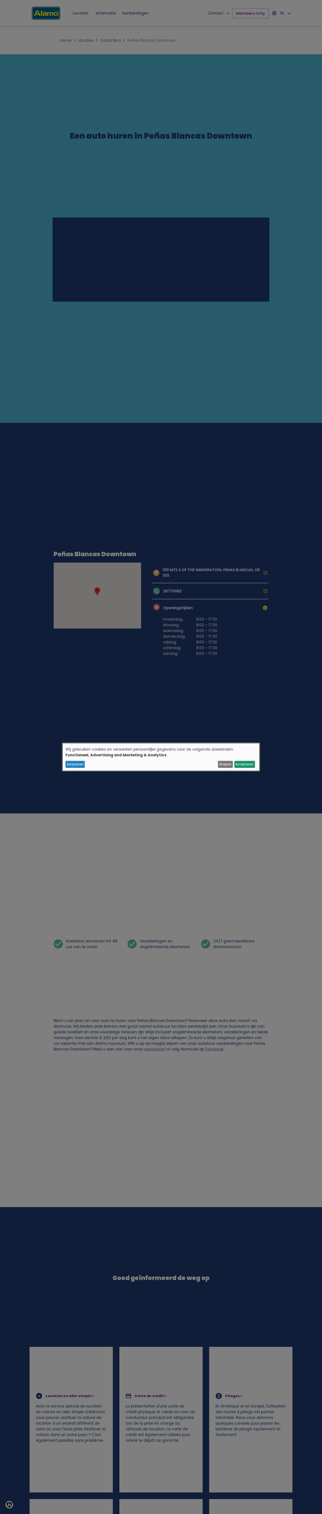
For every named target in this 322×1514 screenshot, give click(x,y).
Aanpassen (75, 764)
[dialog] (161, 757)
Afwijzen (225, 764)
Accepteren (244, 764)
